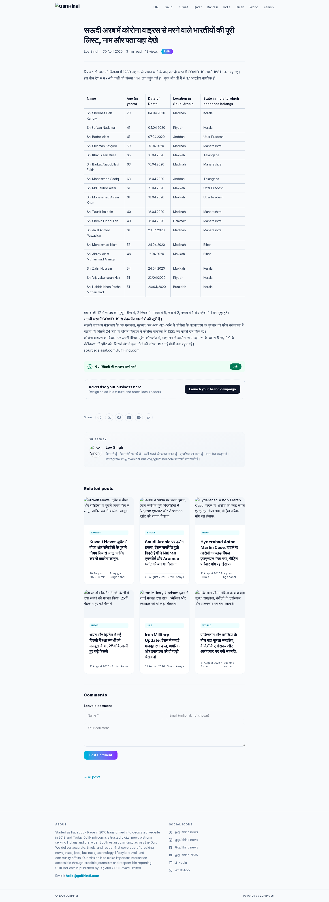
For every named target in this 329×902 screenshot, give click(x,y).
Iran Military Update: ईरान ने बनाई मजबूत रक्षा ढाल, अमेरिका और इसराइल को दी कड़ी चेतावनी (162, 645)
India (226, 7)
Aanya (180, 577)
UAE (157, 7)
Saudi (169, 7)
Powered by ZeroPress (258, 895)
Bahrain (212, 7)
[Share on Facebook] (119, 417)
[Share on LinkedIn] (129, 417)
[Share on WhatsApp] (99, 417)
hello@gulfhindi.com (82, 876)
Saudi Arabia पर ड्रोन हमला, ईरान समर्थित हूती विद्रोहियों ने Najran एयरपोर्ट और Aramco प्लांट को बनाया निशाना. (164, 552)
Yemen (269, 7)
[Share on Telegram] (139, 417)
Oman (240, 7)
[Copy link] (149, 417)
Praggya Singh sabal (117, 575)
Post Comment (100, 755)
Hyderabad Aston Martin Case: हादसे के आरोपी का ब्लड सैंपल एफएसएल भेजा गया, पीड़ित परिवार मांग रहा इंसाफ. (219, 552)
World (254, 7)
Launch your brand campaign (212, 389)
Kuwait (183, 7)
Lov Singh (91, 51)
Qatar (198, 7)
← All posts (92, 777)
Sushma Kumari (229, 664)
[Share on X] (109, 417)
